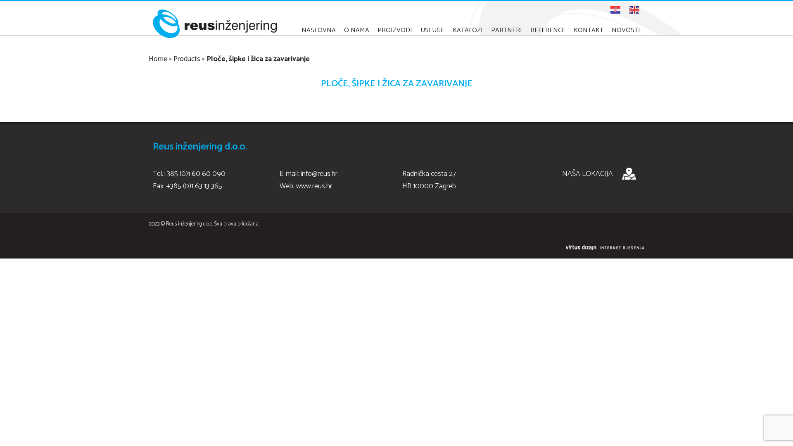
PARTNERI (506, 30)
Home (158, 59)
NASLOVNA (319, 30)
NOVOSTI (626, 30)
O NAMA (356, 30)
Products (186, 59)
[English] (634, 9)
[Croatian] (615, 9)
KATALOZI (468, 30)
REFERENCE (547, 30)
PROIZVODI (395, 30)
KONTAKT (588, 30)
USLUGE (432, 30)
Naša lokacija (587, 174)
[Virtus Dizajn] (605, 248)
